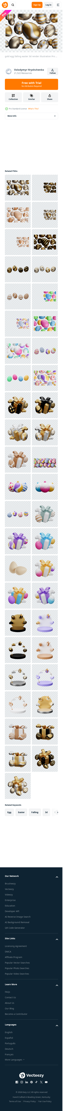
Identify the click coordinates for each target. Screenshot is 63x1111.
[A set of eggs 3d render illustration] (18, 948)
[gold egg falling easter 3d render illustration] (18, 186)
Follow (53, 73)
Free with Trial (32, 84)
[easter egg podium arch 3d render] (18, 1056)
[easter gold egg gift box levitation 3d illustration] (18, 621)
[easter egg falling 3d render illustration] (18, 431)
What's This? (33, 108)
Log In (48, 5)
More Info (11, 114)
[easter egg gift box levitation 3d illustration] (18, 866)
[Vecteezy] (5, 5)
